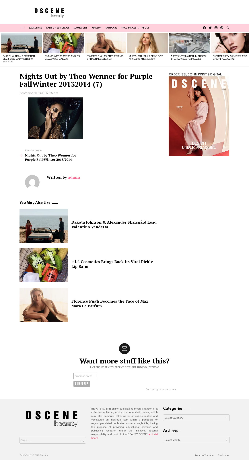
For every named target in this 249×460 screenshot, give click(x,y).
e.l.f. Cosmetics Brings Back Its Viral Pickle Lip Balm (62, 57)
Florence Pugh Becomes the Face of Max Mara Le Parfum (105, 57)
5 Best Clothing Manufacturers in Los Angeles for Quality (189, 57)
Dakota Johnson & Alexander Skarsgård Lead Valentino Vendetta (19, 59)
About (145, 28)
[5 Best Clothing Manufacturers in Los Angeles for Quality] (189, 43)
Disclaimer (223, 455)
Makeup (96, 28)
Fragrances (128, 28)
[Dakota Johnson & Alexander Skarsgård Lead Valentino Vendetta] (21, 43)
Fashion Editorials (57, 28)
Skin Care (111, 28)
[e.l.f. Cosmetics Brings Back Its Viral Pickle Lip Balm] (63, 43)
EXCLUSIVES (35, 28)
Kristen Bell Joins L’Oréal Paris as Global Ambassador (146, 57)
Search (82, 441)
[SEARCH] (228, 28)
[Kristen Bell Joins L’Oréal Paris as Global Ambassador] (147, 43)
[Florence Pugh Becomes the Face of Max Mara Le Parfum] (105, 43)
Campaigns (80, 28)
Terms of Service (204, 455)
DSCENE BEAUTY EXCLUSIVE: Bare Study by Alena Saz (230, 57)
